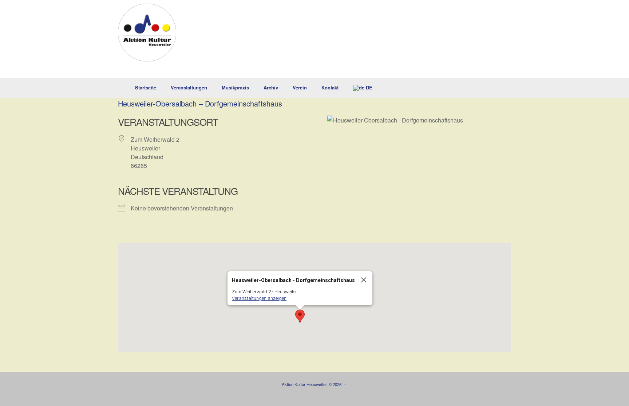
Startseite (145, 87)
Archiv (271, 87)
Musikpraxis (235, 87)
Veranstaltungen (189, 87)
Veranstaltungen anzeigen (259, 298)
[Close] (363, 280)
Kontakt (330, 87)
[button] (500, 88)
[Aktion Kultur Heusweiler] (147, 32)
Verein (300, 87)
